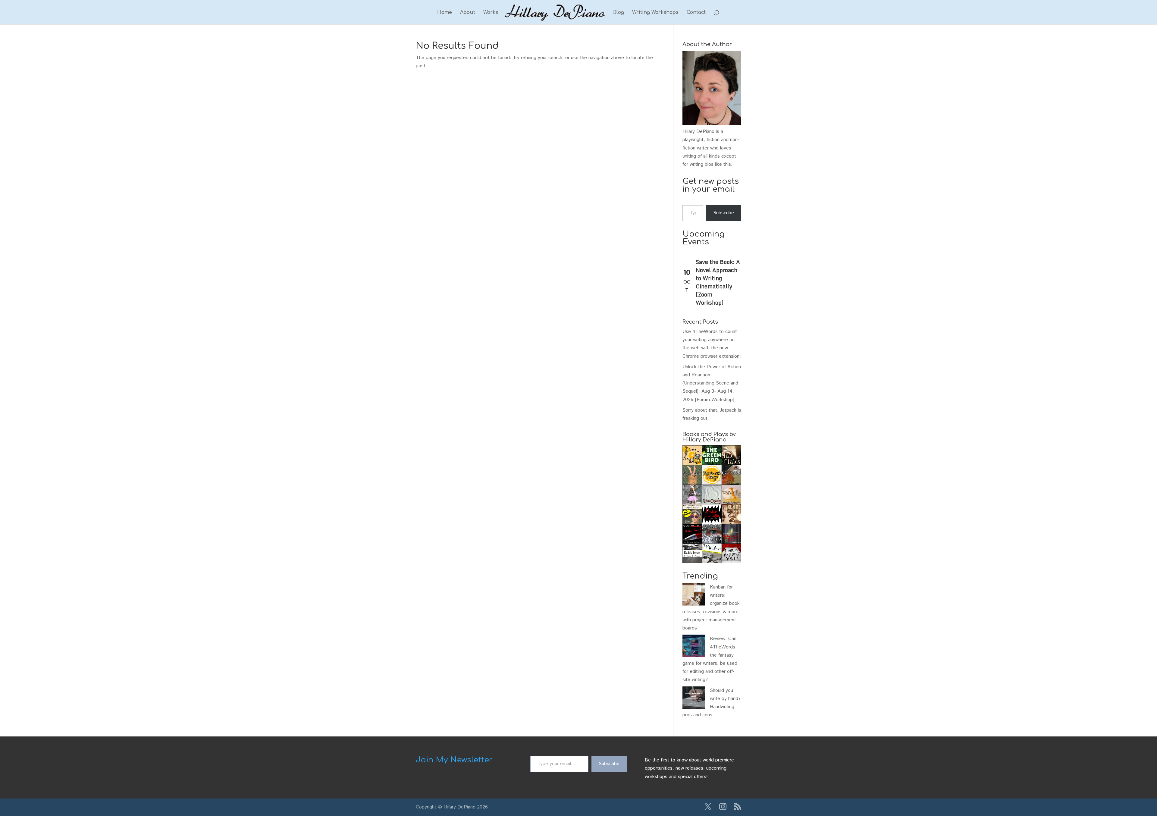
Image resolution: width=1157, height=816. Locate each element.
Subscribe (723, 212)
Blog (618, 12)
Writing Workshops (655, 12)
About (467, 12)
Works (490, 12)
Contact (696, 12)
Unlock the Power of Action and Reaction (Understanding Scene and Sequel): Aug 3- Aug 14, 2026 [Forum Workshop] (711, 383)
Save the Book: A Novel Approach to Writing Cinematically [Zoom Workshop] (718, 282)
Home (444, 12)
